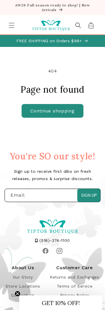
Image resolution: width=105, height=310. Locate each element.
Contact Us (23, 295)
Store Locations (23, 286)
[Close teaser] (17, 294)
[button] (11, 25)
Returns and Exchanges (74, 277)
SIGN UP (89, 195)
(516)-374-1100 (54, 240)
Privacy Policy (74, 295)
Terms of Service (75, 286)
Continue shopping (52, 111)
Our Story (23, 277)
